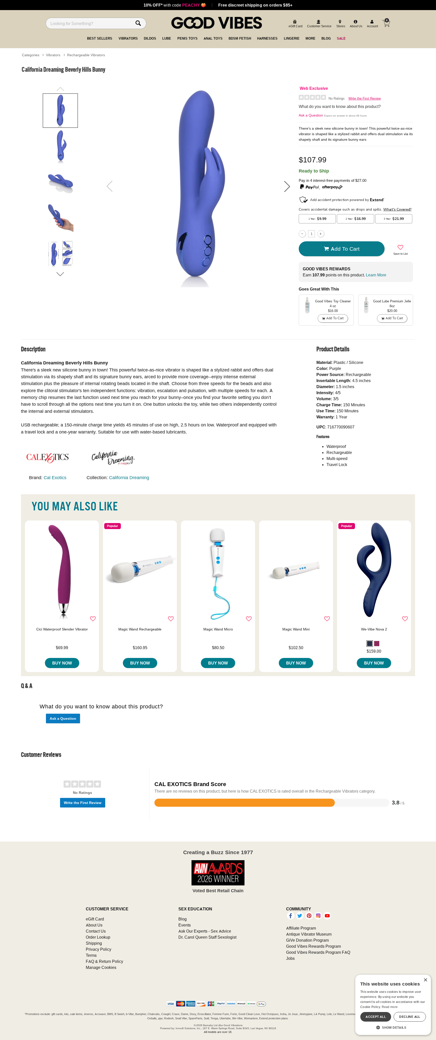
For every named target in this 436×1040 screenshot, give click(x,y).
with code (175, 5)
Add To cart (345, 248)
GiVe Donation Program (307, 940)
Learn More (376, 274)
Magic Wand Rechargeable (139, 629)
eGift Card (95, 918)
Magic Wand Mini (296, 629)
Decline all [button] (409, 1017)
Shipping (94, 943)
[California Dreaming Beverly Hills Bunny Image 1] (198, 186)
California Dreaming (129, 477)
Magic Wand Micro (218, 629)
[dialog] (393, 1005)
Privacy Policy (98, 949)
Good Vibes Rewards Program (313, 946)
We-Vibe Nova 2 (374, 629)
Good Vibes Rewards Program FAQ (318, 952)
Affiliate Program (301, 928)
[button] (287, 186)
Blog (182, 918)
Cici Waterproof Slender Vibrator (62, 629)
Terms (91, 955)
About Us (94, 925)
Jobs (290, 958)
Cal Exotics (55, 477)
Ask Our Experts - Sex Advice (204, 931)
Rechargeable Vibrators (86, 55)
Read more (390, 1007)
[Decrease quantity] (302, 233)
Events (184, 925)
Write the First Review (364, 98)
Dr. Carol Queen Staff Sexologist (207, 937)
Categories (30, 55)
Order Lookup (98, 937)
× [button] (425, 980)
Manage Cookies (101, 967)
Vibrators (53, 55)
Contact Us (96, 931)
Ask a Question (311, 115)
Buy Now (62, 663)
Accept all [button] (376, 1017)
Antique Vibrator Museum (309, 934)
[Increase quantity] (320, 233)
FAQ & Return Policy (104, 961)
